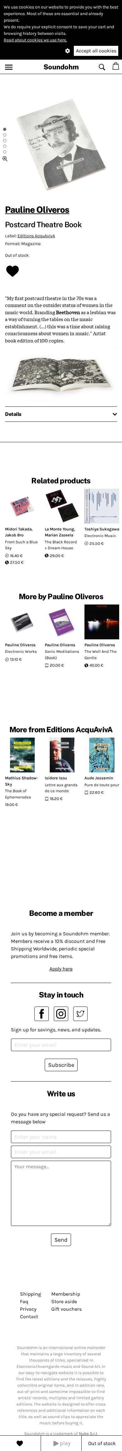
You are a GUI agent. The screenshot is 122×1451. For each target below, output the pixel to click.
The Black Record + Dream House (61, 545)
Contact (29, 1316)
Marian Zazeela (59, 535)
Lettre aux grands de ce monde (61, 787)
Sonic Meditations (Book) (62, 654)
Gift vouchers (66, 1309)
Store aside (64, 1301)
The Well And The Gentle (100, 654)
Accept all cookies (96, 51)
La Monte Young (59, 529)
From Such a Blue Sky (21, 545)
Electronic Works (21, 651)
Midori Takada (18, 529)
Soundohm (61, 67)
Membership (65, 1294)
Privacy (28, 1309)
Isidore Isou (56, 778)
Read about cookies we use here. (35, 40)
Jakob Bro (14, 535)
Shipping (30, 1294)
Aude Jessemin (98, 778)
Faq (24, 1301)
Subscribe (61, 1064)
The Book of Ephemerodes (18, 793)
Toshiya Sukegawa (101, 529)
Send (61, 1239)
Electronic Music (100, 535)
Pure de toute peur (101, 784)
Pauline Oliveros (37, 209)
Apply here (61, 969)
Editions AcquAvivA (36, 236)
